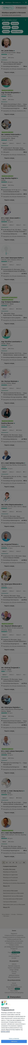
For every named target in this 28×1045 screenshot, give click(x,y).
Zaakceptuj (14, 1041)
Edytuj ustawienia (14, 1038)
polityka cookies (5, 1031)
